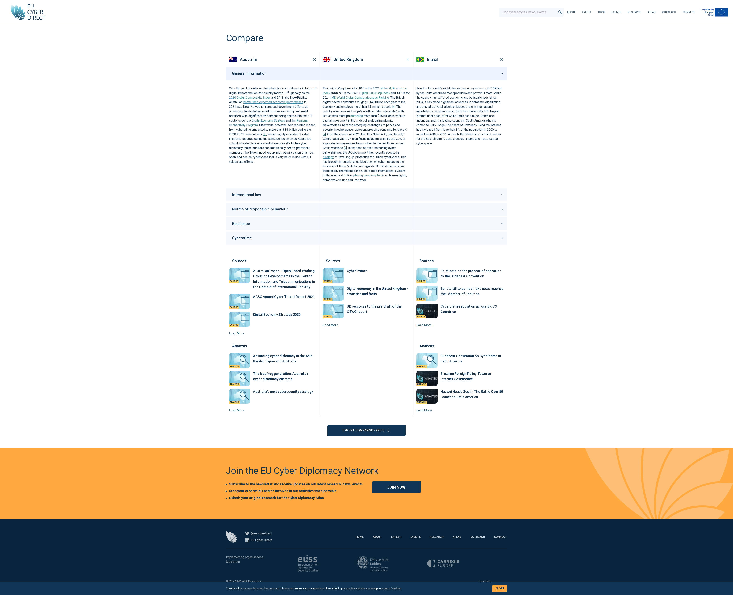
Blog (601, 12)
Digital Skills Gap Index (374, 93)
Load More (236, 333)
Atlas (652, 12)
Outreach (669, 12)
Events (616, 12)
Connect (689, 12)
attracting (356, 116)
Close (499, 588)
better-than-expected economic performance (273, 102)
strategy (328, 157)
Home (360, 536)
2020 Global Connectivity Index (249, 97)
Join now (396, 487)
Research (634, 12)
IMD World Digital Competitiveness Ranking (359, 97)
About (571, 12)
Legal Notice (485, 581)
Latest (586, 12)
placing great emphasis (368, 175)
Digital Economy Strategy (268, 120)
